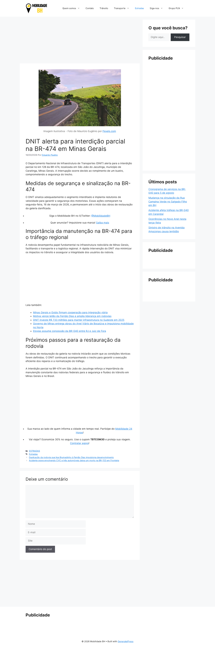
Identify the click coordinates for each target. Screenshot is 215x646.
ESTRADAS (34, 451)
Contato (90, 8)
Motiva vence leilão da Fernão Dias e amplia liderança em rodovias (72, 316)
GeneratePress (125, 641)
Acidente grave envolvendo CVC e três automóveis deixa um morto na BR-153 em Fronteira (74, 460)
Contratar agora (79, 443)
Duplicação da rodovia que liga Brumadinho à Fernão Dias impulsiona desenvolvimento (71, 457)
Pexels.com (109, 131)
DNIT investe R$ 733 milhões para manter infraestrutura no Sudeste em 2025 (78, 319)
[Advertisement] (80, 40)
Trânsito (104, 8)
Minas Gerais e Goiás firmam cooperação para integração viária (70, 312)
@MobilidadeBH (100, 215)
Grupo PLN (174, 8)
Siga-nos (154, 8)
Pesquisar (180, 37)
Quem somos (69, 8)
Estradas (139, 8)
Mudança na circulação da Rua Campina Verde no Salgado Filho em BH (167, 201)
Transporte (119, 8)
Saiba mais (102, 222)
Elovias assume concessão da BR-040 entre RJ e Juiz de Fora (69, 331)
